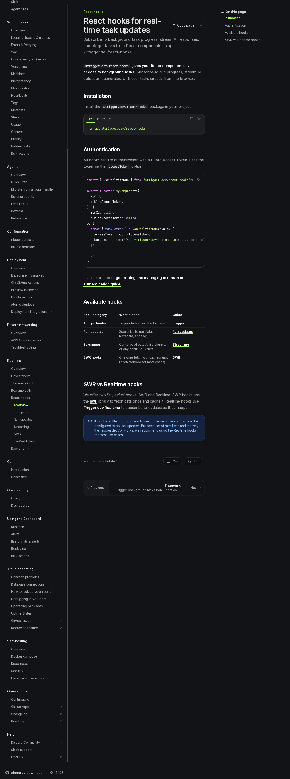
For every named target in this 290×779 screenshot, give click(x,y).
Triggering (181, 323)
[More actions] (201, 25)
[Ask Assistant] (199, 119)
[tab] (90, 118)
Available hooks (237, 32)
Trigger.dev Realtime (101, 407)
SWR (176, 357)
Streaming (181, 344)
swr (93, 401)
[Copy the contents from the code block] (192, 119)
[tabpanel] (144, 128)
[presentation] (34, 383)
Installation (232, 18)
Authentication (235, 25)
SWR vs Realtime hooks (242, 40)
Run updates (183, 331)
